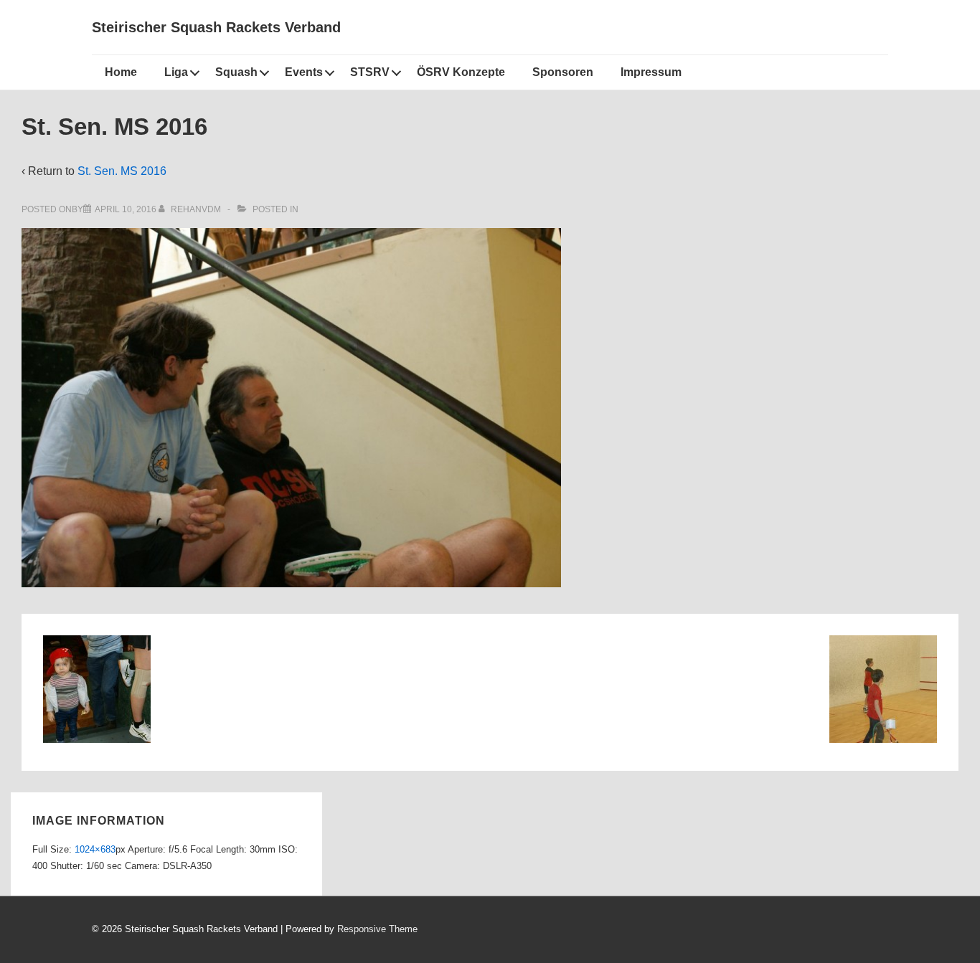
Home (121, 72)
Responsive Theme (377, 929)
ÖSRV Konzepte (461, 72)
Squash (236, 72)
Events (304, 72)
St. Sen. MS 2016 (121, 171)
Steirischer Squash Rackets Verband (216, 27)
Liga (176, 72)
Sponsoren (562, 72)
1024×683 (95, 849)
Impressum (651, 72)
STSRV (370, 72)
